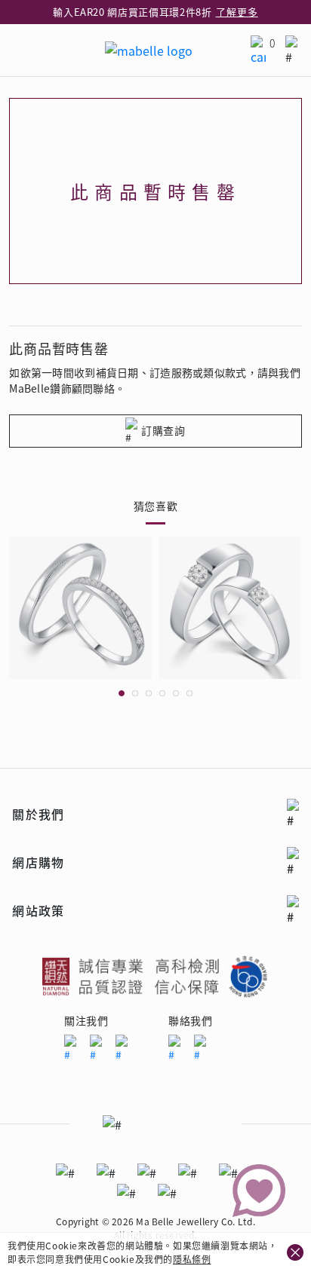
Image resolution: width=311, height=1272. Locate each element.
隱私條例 (192, 1258)
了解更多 (237, 12)
